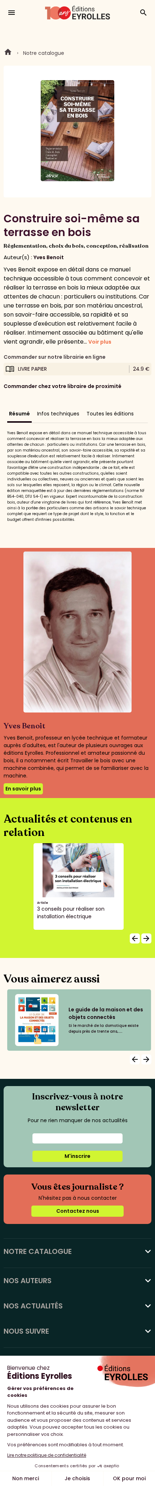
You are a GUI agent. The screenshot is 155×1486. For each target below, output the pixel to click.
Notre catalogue (43, 53)
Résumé (19, 413)
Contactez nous (77, 1211)
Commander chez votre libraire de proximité (62, 386)
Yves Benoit (49, 257)
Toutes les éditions (110, 413)
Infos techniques (58, 413)
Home (8, 53)
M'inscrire (77, 1156)
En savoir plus (23, 788)
